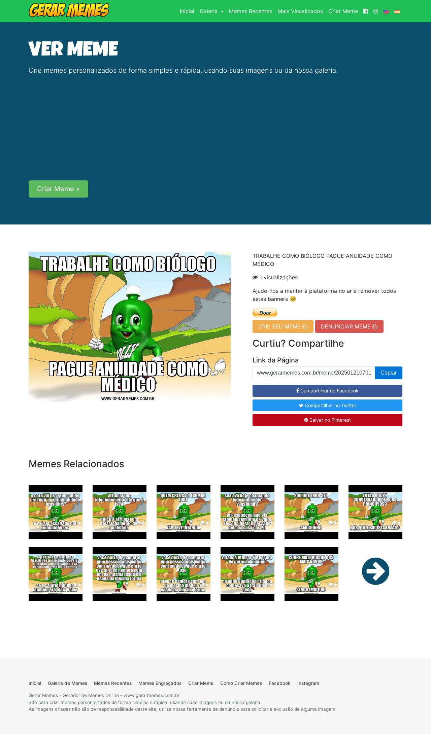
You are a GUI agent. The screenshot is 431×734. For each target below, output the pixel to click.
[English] (386, 11)
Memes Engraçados (159, 683)
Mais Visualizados (300, 11)
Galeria (209, 11)
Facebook (280, 683)
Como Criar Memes (241, 683)
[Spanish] (397, 11)
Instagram (308, 683)
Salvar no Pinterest (329, 420)
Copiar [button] (388, 373)
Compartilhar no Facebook (329, 390)
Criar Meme (343, 11)
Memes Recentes (250, 11)
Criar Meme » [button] (58, 189)
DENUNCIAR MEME (346, 326)
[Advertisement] (215, 128)
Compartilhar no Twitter (329, 405)
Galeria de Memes (67, 683)
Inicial (188, 10)
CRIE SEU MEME (280, 326)
